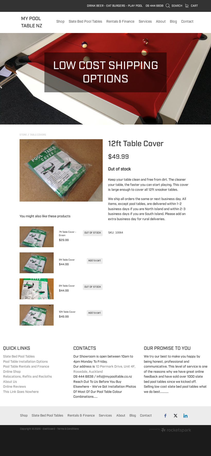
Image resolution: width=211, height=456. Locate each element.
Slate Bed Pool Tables (19, 356)
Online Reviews (14, 387)
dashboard (49, 428)
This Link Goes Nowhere (21, 392)
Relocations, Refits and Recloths (27, 377)
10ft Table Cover (67, 312)
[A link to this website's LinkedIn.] (185, 415)
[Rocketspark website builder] (170, 431)
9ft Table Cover (67, 260)
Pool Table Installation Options (25, 362)
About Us (10, 382)
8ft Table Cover (67, 286)
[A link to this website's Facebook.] (165, 415)
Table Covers (38, 135)
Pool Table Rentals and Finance (26, 366)
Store (23, 135)
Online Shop (12, 372)
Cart (194, 5)
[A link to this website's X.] (175, 415)
